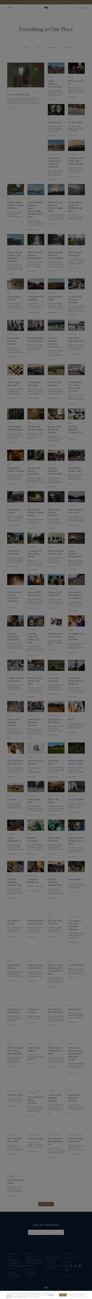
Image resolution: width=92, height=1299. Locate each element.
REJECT (71, 1294)
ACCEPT (63, 1294)
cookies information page (19, 1296)
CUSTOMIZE (80, 1294)
